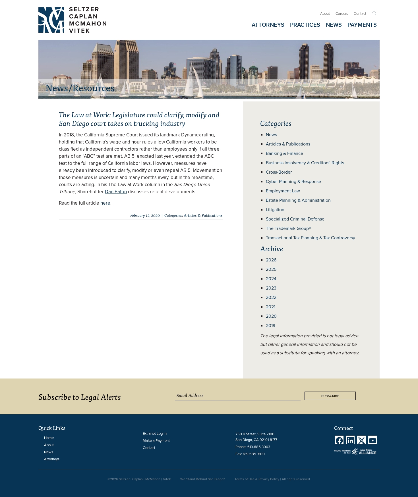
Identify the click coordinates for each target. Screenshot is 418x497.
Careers (342, 13)
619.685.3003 (258, 447)
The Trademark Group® (288, 228)
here (105, 203)
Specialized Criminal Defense (295, 219)
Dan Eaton (116, 191)
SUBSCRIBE (330, 395)
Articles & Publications (288, 144)
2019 (270, 325)
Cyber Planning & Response (293, 181)
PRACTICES (305, 24)
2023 (271, 288)
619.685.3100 (254, 454)
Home (49, 437)
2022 (271, 297)
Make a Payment (156, 440)
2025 (271, 269)
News (271, 134)
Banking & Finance (284, 153)
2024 (271, 278)
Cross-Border (279, 172)
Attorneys (51, 459)
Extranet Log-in (155, 433)
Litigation (275, 209)
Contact (360, 13)
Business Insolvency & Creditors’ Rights (305, 162)
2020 (271, 316)
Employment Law (283, 191)
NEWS (334, 24)
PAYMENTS (362, 24)
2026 (271, 260)
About (325, 13)
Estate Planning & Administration (298, 200)
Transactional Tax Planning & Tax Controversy (310, 237)
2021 (270, 306)
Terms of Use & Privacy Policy (257, 479)
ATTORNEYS (268, 24)
